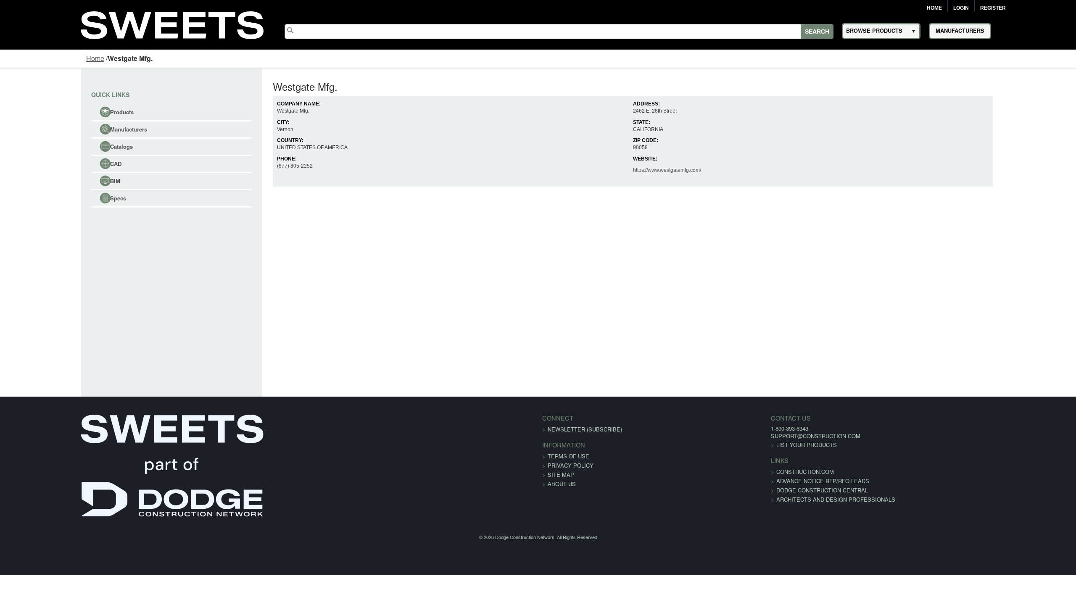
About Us (562, 484)
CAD (46, 164)
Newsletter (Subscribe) (585, 429)
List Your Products (685, 445)
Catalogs (51, 146)
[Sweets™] (172, 23)
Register (993, 8)
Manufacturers (58, 129)
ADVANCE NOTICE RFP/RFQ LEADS (701, 481)
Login (961, 8)
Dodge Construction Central (701, 490)
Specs (48, 198)
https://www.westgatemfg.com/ (681, 170)
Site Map (561, 475)
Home (934, 8)
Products (52, 112)
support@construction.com (694, 436)
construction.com (684, 472)
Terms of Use (568, 456)
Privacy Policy (570, 465)
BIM (45, 181)
